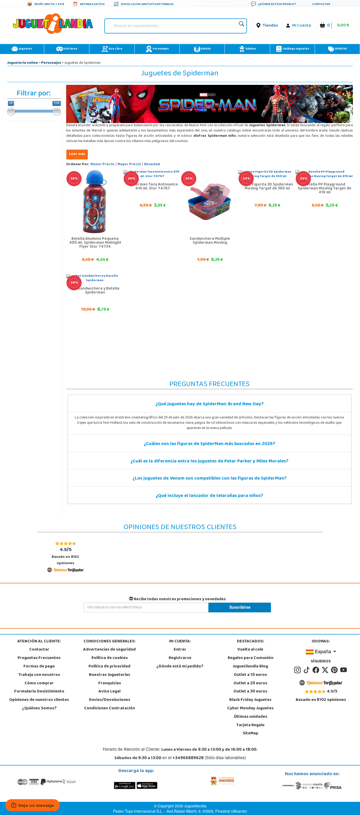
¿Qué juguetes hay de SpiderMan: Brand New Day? (209, 404)
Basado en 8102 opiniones (65, 556)
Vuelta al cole (250, 650)
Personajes (160, 49)
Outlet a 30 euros (250, 691)
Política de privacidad (109, 666)
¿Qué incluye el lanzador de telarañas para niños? (209, 496)
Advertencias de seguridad (109, 650)
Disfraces (70, 49)
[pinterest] (335, 670)
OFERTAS (340, 49)
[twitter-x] (325, 670)
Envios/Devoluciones (109, 700)
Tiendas (270, 26)
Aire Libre (115, 49)
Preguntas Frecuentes (39, 658)
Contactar (39, 650)
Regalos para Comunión (250, 658)
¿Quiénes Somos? (39, 708)
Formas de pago (39, 666)
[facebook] (316, 670)
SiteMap (250, 733)
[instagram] (298, 670)
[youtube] (344, 670)
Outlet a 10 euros (250, 675)
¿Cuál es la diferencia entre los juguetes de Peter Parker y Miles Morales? (209, 461)
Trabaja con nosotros (39, 675)
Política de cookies (109, 658)
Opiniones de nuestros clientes (39, 700)
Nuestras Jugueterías (109, 675)
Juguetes (25, 49)
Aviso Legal (109, 691)
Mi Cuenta (301, 26)
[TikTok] (307, 670)
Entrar (180, 650)
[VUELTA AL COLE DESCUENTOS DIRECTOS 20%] (209, 202)
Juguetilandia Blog (250, 666)
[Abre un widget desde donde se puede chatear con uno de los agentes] (32, 805)
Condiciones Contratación (109, 708)
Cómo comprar (39, 683)
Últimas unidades (250, 717)
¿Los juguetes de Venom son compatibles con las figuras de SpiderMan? (209, 479)
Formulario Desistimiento (39, 691)
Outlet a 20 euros (250, 683)
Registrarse (180, 658)
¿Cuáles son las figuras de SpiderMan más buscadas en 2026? (209, 444)
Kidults (205, 49)
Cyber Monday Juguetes (250, 708)
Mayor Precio (129, 164)
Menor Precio (102, 164)
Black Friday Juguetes (250, 700)
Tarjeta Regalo (250, 725)
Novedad (152, 164)
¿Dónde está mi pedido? (179, 666)
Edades (250, 49)
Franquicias (109, 683)
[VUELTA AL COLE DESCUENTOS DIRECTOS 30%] (94, 202)
